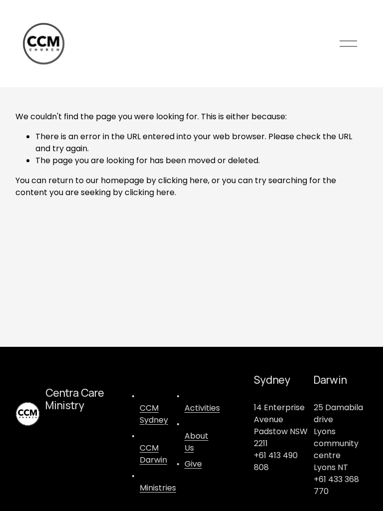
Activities (202, 408)
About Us (196, 442)
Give (193, 464)
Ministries (158, 488)
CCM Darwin (153, 454)
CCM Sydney (154, 414)
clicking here (183, 180)
